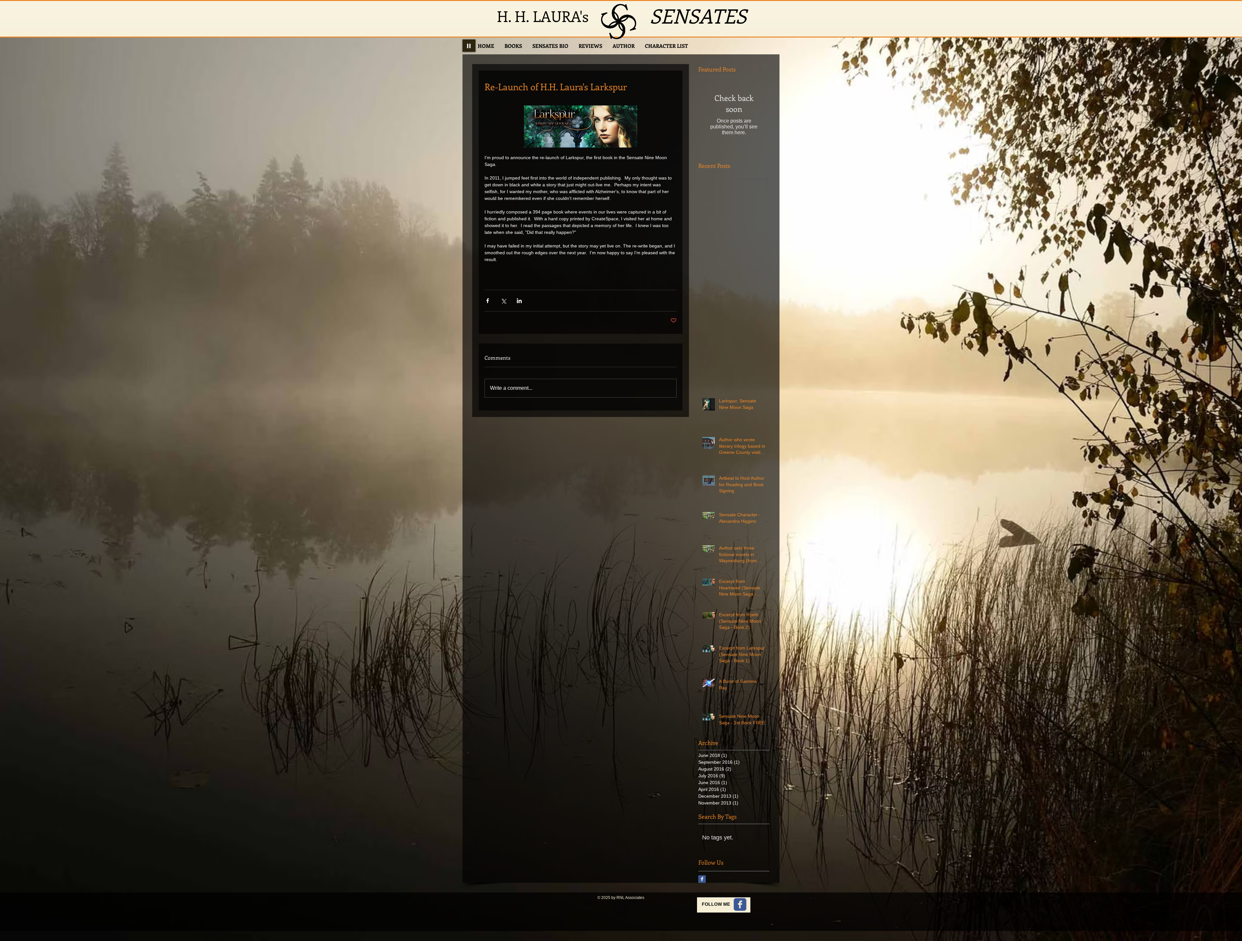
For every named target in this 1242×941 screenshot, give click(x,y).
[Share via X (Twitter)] (503, 301)
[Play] (469, 45)
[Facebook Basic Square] (702, 879)
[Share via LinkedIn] (519, 301)
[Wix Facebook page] (740, 904)
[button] (513, 45)
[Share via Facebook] (488, 301)
